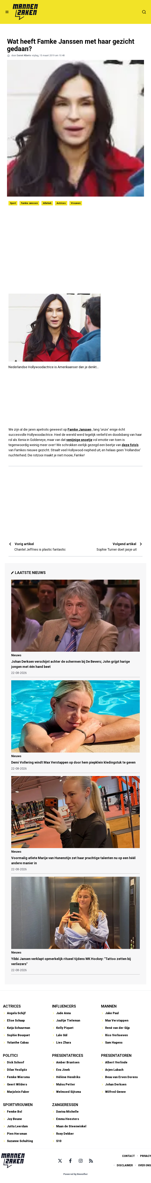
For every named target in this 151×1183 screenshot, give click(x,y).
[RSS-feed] (91, 1161)
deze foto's (130, 445)
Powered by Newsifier (75, 1174)
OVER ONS (144, 1165)
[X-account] (60, 1161)
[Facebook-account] (70, 1161)
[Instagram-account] (80, 1161)
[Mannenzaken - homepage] (25, 12)
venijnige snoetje (79, 440)
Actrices (61, 203)
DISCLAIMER (125, 1165)
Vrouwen (75, 203)
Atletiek (47, 203)
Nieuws (16, 655)
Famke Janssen (29, 203)
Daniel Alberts (24, 55)
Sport (13, 203)
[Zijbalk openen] (7, 12)
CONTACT (128, 1156)
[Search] (144, 12)
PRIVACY (145, 1156)
